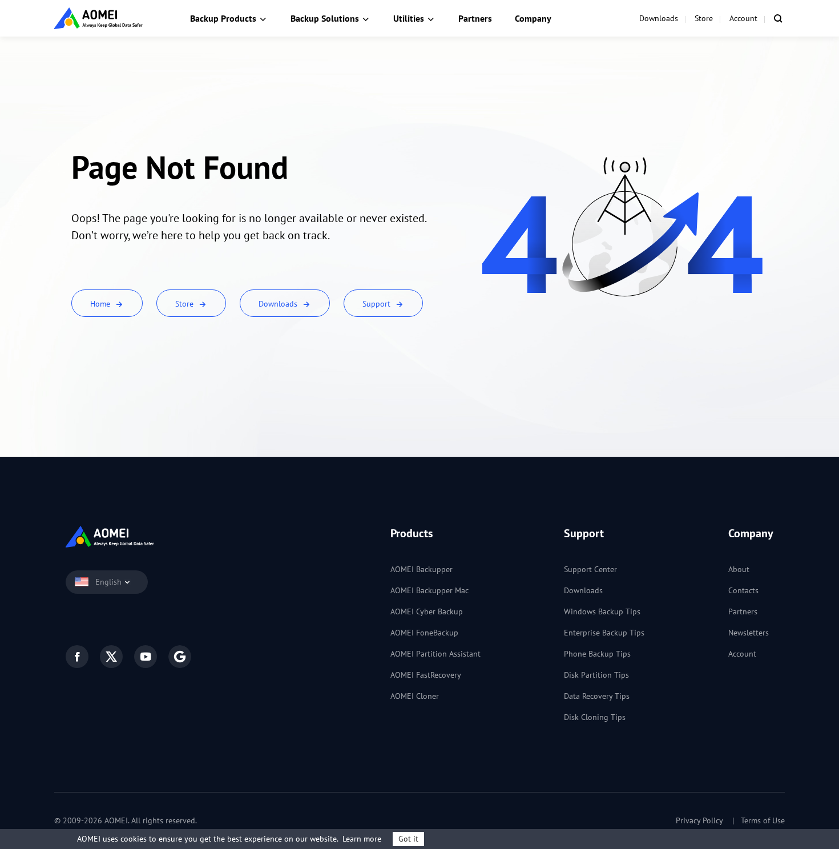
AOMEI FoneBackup (424, 632)
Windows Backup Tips (602, 611)
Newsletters (748, 632)
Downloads (658, 18)
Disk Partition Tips (596, 675)
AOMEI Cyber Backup (426, 611)
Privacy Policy (699, 820)
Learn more (361, 839)
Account (743, 18)
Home (101, 304)
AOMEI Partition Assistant (435, 654)
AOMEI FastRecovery (425, 675)
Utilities (408, 18)
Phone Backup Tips (597, 654)
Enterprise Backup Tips (604, 632)
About (738, 569)
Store (704, 18)
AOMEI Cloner (414, 696)
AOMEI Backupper (421, 569)
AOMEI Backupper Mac (429, 590)
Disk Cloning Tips (595, 717)
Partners (475, 18)
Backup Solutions (325, 18)
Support (377, 304)
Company (533, 18)
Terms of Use (763, 820)
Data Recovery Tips (597, 696)
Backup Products (223, 18)
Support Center (590, 569)
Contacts (743, 590)
